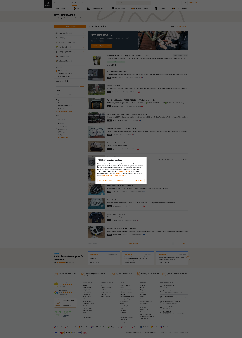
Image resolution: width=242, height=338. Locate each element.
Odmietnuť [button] (119, 180)
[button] (119, 173)
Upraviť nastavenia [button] (105, 180)
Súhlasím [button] (139, 180)
